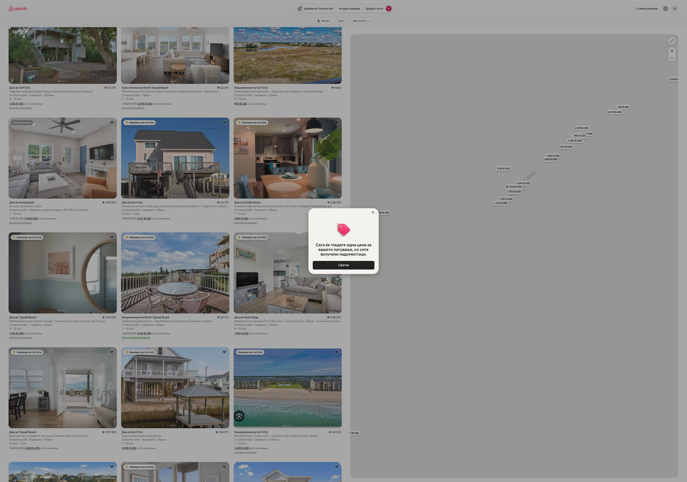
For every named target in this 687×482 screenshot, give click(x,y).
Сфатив (343, 265)
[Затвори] (373, 212)
